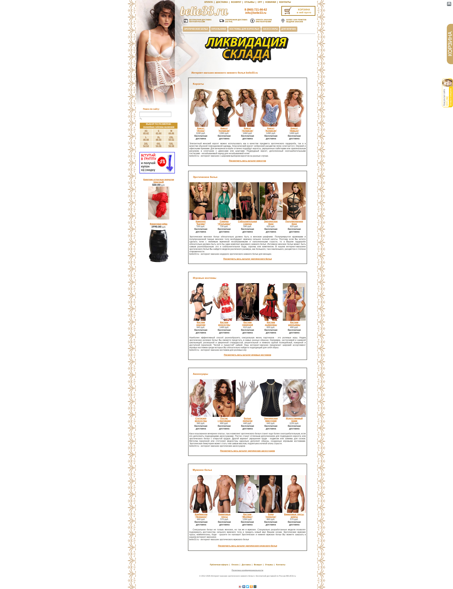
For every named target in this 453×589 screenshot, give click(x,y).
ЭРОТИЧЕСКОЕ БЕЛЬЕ (196, 29)
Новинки (270, 2)
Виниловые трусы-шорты (294, 515)
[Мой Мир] (255, 586)
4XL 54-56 (158, 144)
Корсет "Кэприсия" (248, 129)
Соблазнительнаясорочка (247, 222)
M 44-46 (171, 132)
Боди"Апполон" (270, 515)
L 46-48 (146, 138)
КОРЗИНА (304, 9)
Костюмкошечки (200, 323)
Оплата (208, 2)
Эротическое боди (271, 222)
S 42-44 (158, 132)
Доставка (222, 2)
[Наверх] (449, 4)
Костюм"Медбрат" (247, 515)
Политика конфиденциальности (247, 570)
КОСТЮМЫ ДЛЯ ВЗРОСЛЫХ (244, 29)
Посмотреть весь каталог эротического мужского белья (247, 546)
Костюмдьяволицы (271, 323)
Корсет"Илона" (200, 129)
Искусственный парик (294, 419)
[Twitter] (248, 586)
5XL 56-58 (171, 144)
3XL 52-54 (146, 144)
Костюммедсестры (224, 323)
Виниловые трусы (224, 515)
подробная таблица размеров (158, 127)
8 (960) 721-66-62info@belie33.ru (256, 11)
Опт (260, 2)
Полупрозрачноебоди (294, 222)
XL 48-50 (158, 138)
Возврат (236, 2)
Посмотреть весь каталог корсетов (247, 161)
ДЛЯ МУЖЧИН (288, 29)
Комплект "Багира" (201, 222)
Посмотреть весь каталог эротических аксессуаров (247, 451)
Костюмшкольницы (294, 323)
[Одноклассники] (251, 586)
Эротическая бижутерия (271, 419)
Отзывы (249, 2)
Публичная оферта (219, 565)
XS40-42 (146, 132)
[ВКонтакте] (244, 586)
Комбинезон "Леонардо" (201, 515)
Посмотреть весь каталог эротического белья (247, 259)
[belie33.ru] (204, 16)
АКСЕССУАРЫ (270, 29)
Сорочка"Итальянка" (224, 222)
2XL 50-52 (171, 138)
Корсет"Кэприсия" (224, 129)
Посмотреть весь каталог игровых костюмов (247, 355)
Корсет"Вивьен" (294, 129)
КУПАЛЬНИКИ (218, 29)
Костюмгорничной (247, 323)
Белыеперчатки (247, 419)
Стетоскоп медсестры (201, 419)
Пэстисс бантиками (224, 419)
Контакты (285, 2)
